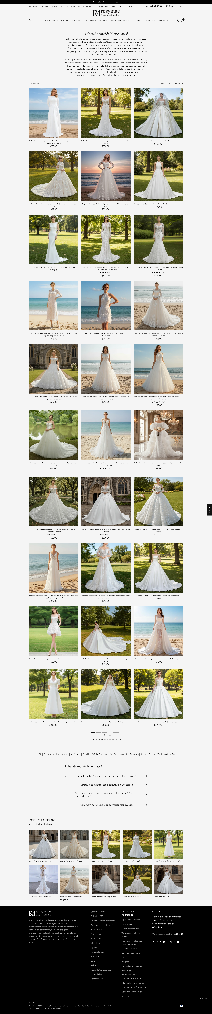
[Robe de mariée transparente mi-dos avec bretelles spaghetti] (158, 631)
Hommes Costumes (99, 978)
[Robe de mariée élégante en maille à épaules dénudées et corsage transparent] (53, 501)
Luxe (93, 961)
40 (116, 734)
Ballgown (134, 754)
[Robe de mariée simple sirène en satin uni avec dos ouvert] (53, 239)
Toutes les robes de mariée (103, 920)
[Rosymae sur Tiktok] (164, 6)
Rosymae (46, 1006)
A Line (143, 754)
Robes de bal (96, 974)
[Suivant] (163, 2)
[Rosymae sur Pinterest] (161, 6)
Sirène (93, 965)
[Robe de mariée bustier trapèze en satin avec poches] (158, 568)
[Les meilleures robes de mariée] (74, 844)
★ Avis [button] (209, 509)
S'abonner (178, 934)
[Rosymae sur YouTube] (172, 6)
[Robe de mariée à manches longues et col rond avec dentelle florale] (158, 501)
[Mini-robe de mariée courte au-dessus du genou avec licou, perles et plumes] (106, 305)
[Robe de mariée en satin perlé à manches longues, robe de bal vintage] (106, 501)
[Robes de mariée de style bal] (43, 844)
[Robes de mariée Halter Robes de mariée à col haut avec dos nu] (158, 176)
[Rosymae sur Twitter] (167, 6)
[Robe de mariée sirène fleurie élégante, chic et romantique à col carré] (106, 113)
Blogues (125, 961)
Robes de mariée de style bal (40, 861)
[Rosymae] (106, 12)
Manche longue (97, 952)
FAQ (123, 957)
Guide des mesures (130, 928)
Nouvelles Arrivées (161, 896)
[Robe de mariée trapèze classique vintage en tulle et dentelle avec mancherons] (106, 369)
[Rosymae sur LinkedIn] (158, 6)
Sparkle (86, 754)
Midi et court (96, 943)
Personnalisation (129, 948)
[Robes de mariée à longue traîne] (106, 879)
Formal (152, 754)
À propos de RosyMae (131, 919)
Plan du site (126, 924)
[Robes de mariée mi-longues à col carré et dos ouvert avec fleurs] (53, 631)
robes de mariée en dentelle (40, 896)
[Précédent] (48, 2)
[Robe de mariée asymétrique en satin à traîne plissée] (158, 694)
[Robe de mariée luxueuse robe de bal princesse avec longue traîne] (106, 631)
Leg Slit (38, 754)
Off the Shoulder (99, 754)
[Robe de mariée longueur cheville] (168, 844)
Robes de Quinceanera (101, 969)
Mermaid (123, 754)
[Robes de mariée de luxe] (137, 879)
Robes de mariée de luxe (132, 896)
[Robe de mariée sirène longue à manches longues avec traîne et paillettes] (158, 239)
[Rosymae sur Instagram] (155, 6)
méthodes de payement (132, 966)
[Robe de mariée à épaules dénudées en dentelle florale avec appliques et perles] (53, 369)
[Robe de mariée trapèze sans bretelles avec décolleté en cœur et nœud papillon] (53, 435)
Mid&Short (75, 754)
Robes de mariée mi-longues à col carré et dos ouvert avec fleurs (53, 659)
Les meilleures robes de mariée (72, 861)
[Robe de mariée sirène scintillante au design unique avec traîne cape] (158, 435)
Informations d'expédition (133, 982)
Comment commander (131, 952)
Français (179, 6)
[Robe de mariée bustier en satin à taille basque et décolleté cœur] (106, 694)
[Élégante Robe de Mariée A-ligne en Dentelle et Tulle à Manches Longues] (106, 176)
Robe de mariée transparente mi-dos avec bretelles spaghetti (158, 659)
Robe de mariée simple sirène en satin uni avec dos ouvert (53, 267)
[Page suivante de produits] (121, 734)
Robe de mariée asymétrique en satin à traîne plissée (158, 722)
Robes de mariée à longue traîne (104, 896)
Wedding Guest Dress (167, 754)
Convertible (96, 934)
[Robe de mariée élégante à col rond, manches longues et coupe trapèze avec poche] (53, 113)
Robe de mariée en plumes (133, 861)
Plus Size (113, 754)
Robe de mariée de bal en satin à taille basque (158, 141)
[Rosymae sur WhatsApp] (170, 6)
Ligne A (94, 947)
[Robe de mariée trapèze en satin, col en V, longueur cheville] (53, 694)
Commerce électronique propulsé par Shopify (45, 1008)
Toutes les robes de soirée (102, 925)
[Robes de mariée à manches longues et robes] (74, 879)
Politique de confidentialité (133, 987)
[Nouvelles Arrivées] (168, 879)
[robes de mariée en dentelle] (43, 879)
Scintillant (95, 956)
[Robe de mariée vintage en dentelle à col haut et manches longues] (53, 176)
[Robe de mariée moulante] (106, 844)
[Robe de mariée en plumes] (137, 844)
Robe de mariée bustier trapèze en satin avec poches (158, 596)
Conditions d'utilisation (131, 991)
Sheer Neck (49, 754)
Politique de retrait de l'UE (133, 978)
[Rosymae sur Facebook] (152, 6)
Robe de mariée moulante (102, 861)
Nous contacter (128, 996)
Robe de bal (96, 938)
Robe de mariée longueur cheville (167, 861)
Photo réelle (96, 929)
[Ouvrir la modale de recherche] (30, 20)
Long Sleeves (62, 754)
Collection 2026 (98, 911)
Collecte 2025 (97, 916)
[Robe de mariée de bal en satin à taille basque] (158, 113)
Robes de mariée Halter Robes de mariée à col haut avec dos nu (158, 204)
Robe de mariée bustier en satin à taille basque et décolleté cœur (106, 722)
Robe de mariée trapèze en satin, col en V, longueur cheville (53, 722)
